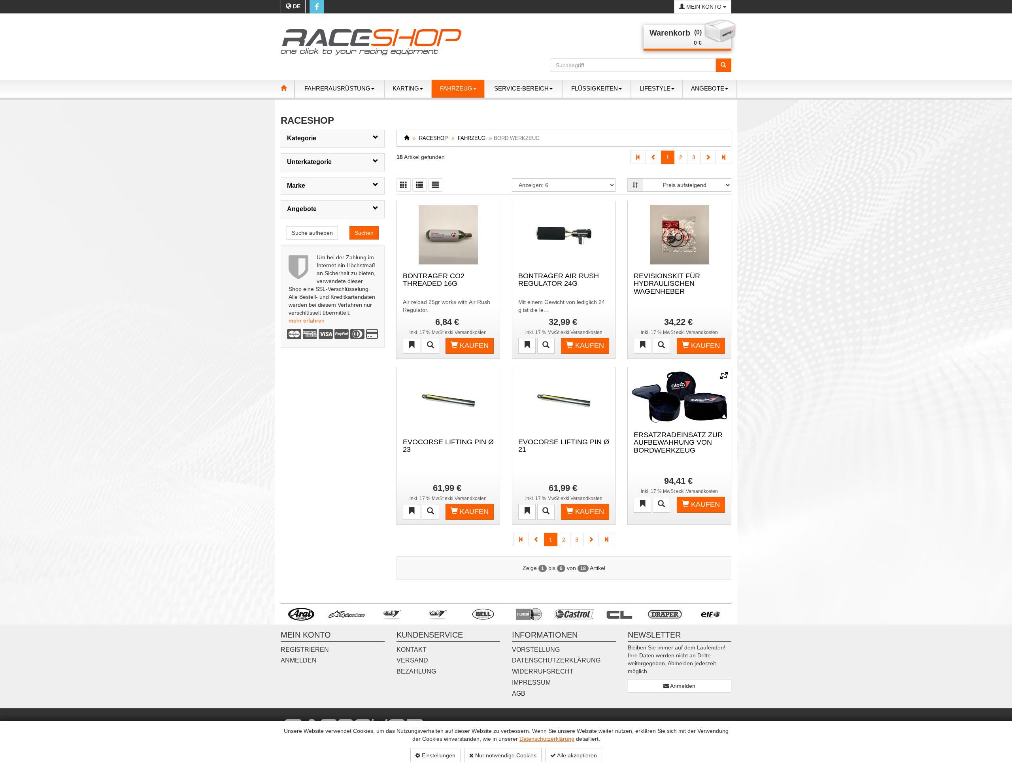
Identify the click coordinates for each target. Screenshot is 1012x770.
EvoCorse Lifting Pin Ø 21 (563, 446)
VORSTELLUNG (536, 649)
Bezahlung (416, 671)
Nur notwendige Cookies (505, 755)
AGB (518, 693)
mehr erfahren (307, 320)
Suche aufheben (312, 233)
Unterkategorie (309, 162)
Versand (412, 660)
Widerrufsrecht (543, 671)
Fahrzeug (471, 138)
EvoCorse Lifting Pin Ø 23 (448, 446)
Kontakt (411, 649)
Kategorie (301, 138)
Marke (296, 185)
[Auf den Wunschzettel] (411, 346)
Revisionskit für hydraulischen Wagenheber (667, 283)
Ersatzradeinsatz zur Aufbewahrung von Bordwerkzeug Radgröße (678, 442)
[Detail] (430, 346)
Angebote (302, 209)
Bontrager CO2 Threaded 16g (433, 280)
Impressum (531, 682)
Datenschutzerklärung (546, 739)
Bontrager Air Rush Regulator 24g (558, 280)
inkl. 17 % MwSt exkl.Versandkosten (448, 332)
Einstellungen (437, 755)
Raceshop (433, 138)
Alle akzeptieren (576, 755)
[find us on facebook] (317, 6)
